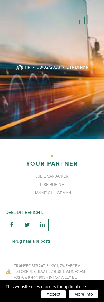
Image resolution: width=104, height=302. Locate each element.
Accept (53, 294)
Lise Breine (77, 67)
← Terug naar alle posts (28, 241)
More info (83, 294)
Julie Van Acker (52, 176)
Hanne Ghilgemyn (52, 193)
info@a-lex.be (63, 277)
